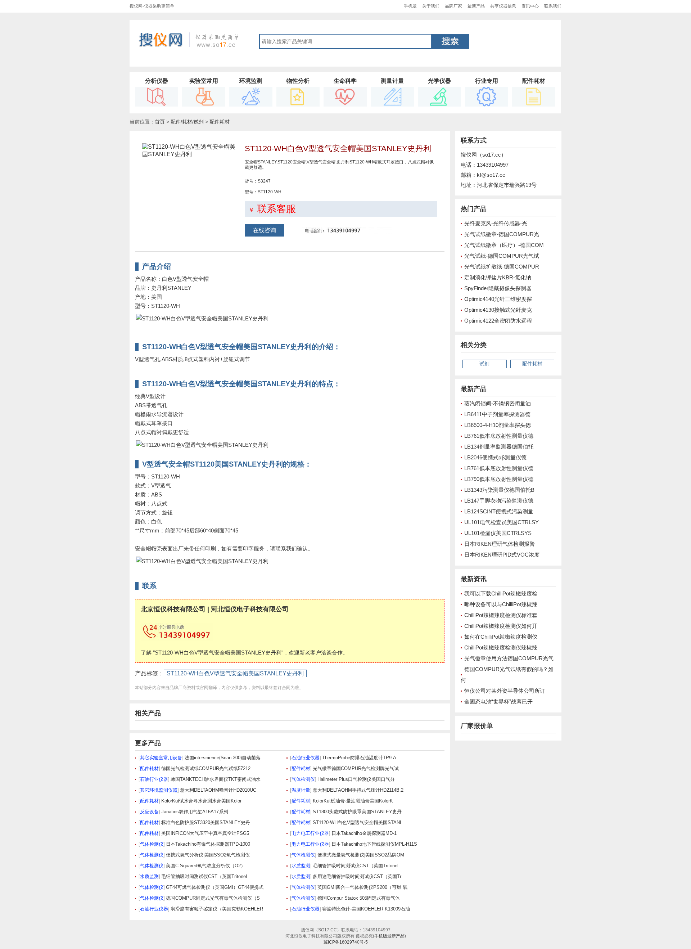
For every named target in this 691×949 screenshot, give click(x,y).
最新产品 (476, 6)
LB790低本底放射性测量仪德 (498, 479)
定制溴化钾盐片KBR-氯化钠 (497, 277)
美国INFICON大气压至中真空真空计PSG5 (205, 833)
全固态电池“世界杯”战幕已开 (498, 701)
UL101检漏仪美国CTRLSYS (498, 533)
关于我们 (430, 6)
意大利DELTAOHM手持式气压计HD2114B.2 (358, 790)
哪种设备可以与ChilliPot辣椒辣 (500, 604)
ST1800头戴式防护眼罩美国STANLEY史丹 (357, 811)
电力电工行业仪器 (310, 833)
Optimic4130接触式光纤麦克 (498, 310)
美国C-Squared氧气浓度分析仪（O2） (205, 865)
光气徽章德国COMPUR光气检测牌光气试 (356, 768)
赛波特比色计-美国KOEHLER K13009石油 (366, 909)
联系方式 (474, 140)
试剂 (484, 363)
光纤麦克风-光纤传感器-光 (495, 223)
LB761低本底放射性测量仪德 (498, 436)
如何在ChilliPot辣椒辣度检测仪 (500, 637)
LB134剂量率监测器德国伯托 (498, 447)
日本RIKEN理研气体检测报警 (499, 544)
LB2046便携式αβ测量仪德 (495, 457)
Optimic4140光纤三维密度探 (498, 299)
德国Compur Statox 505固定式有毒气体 (358, 898)
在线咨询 (264, 230)
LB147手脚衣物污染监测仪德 (498, 501)
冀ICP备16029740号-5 (346, 942)
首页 (160, 122)
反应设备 (149, 811)
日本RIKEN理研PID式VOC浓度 (501, 555)
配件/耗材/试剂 (187, 122)
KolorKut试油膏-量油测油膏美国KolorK (353, 801)
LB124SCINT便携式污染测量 (498, 511)
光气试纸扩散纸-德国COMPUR (501, 267)
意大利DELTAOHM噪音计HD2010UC (218, 790)
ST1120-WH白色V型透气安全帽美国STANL (357, 822)
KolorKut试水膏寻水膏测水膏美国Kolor (201, 801)
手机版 (410, 6)
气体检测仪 (303, 779)
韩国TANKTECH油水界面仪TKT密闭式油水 (216, 779)
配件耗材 (219, 122)
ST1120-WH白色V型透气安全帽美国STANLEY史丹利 (235, 673)
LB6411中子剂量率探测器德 (497, 414)
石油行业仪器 (306, 757)
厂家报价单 (477, 725)
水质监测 (301, 865)
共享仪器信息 (503, 6)
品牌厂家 (453, 6)
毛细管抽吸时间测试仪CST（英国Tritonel (355, 865)
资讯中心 (530, 6)
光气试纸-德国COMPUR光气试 (501, 256)
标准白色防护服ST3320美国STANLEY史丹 (205, 822)
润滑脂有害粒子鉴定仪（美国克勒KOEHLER (217, 909)
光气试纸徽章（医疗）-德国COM (504, 245)
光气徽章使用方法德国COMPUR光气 (509, 658)
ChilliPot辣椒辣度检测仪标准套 (500, 615)
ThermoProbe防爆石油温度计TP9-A (359, 757)
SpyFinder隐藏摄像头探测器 (498, 288)
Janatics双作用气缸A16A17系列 (194, 811)
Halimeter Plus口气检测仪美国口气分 (356, 779)
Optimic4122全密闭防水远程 (498, 321)
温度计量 (301, 790)
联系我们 (552, 6)
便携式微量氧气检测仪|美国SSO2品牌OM (360, 855)
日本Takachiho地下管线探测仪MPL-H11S (374, 844)
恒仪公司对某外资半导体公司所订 (504, 691)
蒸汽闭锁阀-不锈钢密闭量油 (497, 403)
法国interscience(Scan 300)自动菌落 (223, 757)
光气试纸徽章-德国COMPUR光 (501, 234)
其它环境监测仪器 (158, 790)
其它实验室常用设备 (161, 757)
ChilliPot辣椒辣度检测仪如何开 (500, 626)
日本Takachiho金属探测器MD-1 (364, 833)
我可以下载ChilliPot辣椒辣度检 (500, 593)
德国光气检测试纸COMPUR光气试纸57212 (205, 768)
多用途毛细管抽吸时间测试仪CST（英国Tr (357, 876)
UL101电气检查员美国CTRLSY (501, 522)
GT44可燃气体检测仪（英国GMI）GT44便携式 (214, 887)
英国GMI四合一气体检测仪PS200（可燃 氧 (362, 887)
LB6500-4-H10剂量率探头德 (497, 425)
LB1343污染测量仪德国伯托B (499, 490)
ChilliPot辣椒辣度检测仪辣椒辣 (500, 647)
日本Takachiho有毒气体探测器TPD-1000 (208, 844)
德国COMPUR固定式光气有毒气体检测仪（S (213, 898)
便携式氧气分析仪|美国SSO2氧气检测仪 (208, 855)
